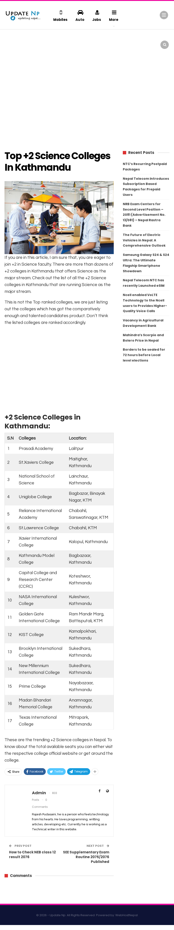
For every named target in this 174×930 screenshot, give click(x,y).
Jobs (96, 19)
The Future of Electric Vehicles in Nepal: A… (40, 40)
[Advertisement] (87, 108)
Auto (79, 19)
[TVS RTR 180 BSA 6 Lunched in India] (127, 42)
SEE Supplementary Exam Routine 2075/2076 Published (86, 857)
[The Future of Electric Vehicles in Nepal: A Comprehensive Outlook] (14, 42)
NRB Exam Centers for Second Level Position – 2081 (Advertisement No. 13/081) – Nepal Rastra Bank (144, 215)
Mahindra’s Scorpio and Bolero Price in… (96, 40)
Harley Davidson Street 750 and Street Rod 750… (40, 58)
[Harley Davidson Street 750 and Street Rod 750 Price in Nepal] (14, 59)
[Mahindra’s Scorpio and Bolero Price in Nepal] (70, 42)
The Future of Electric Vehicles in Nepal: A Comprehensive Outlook (144, 240)
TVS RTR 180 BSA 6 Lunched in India (154, 38)
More (113, 19)
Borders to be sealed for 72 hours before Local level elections (144, 355)
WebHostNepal (126, 915)
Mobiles (60, 19)
